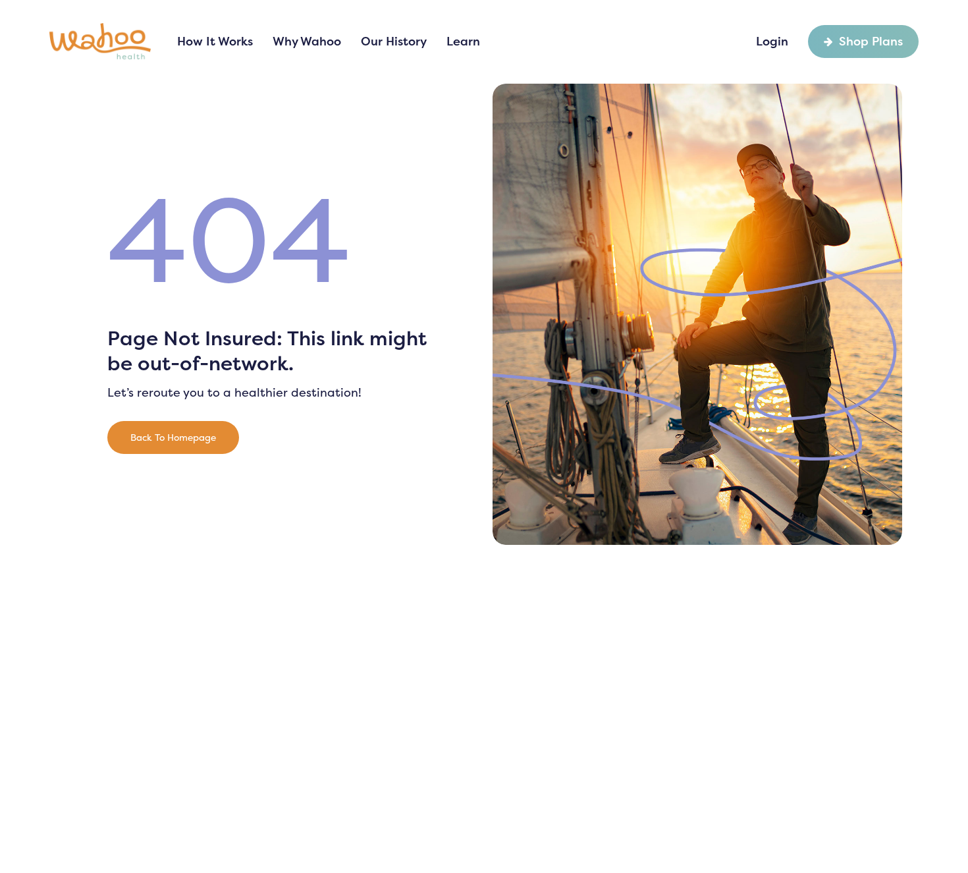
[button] (173, 437)
